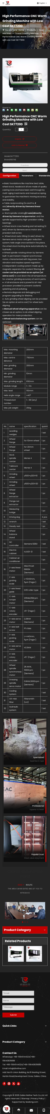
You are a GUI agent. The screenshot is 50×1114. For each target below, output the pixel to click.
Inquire (18, 139)
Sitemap (25, 1098)
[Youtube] (18, 1083)
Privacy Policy (37, 1098)
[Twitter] (14, 1083)
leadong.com (32, 1102)
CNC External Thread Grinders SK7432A (16, 964)
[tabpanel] (25, 908)
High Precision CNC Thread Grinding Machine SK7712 (34, 964)
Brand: (7, 159)
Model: (7, 156)
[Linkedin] (9, 1083)
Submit (13, 1015)
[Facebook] (4, 1083)
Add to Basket (18, 145)
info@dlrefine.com (17, 1068)
